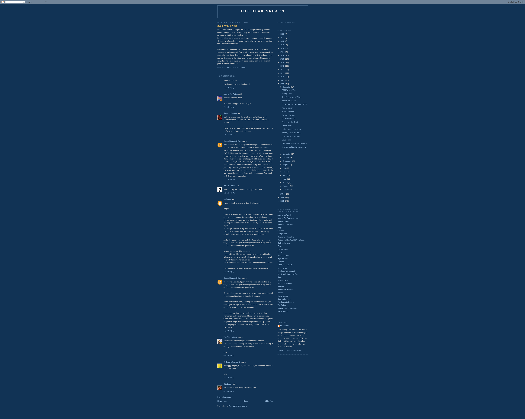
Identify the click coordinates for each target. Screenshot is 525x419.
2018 (282, 48)
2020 (282, 41)
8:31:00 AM (229, 378)
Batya (280, 227)
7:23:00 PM (229, 331)
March (285, 182)
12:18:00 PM (230, 193)
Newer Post (222, 401)
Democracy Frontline (286, 237)
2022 (282, 34)
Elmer (280, 246)
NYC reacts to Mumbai (291, 136)
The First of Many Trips (291, 97)
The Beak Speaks (262, 11)
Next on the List (288, 115)
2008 (282, 84)
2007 (282, 194)
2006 (282, 198)
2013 (282, 66)
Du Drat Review (284, 243)
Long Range (282, 268)
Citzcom (281, 231)
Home (245, 401)
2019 (282, 45)
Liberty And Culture (285, 265)
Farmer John (283, 249)
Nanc (280, 277)
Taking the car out (289, 101)
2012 (282, 70)
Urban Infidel (283, 311)
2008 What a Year (289, 90)
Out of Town (286, 126)
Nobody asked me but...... (292, 133)
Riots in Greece (288, 111)
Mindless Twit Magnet (286, 271)
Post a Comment (224, 397)
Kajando (281, 262)
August (286, 165)
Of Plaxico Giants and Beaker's (294, 143)
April (285, 179)
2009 (282, 80)
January (286, 190)
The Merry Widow (230, 337)
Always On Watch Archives (288, 218)
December (287, 87)
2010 (282, 77)
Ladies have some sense (292, 129)
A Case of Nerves (289, 119)
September (287, 161)
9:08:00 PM (229, 356)
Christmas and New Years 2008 (294, 104)
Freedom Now (283, 255)
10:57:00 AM (229, 135)
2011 (282, 73)
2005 (282, 201)
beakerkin (227, 199)
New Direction (287, 108)
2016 (282, 55)
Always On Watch (231, 94)
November (287, 154)
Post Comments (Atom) (237, 406)
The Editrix (282, 305)
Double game (287, 140)
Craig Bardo (282, 234)
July (284, 168)
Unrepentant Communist (287, 308)
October (286, 158)
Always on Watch (284, 215)
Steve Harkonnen (230, 113)
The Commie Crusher (286, 302)
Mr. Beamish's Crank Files (288, 274)
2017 (282, 52)
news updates (283, 280)
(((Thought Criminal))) (232, 362)
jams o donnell (229, 186)
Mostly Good (287, 94)
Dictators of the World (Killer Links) (291, 240)
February (286, 186)
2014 (282, 62)
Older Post (269, 401)
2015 (282, 59)
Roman (280, 293)
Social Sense (283, 296)
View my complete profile (289, 350)
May (285, 175)
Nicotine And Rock (285, 283)
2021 (282, 38)
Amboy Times (283, 221)
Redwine (281, 287)
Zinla (279, 314)
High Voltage (283, 259)
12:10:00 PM (230, 179)
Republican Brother (285, 290)
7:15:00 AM (229, 88)
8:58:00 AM (229, 391)
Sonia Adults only (284, 299)
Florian (280, 252)
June (285, 172)
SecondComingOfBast (232, 141)
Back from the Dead (290, 122)
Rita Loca (227, 384)
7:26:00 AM (229, 107)
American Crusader (285, 224)
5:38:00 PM (229, 272)
